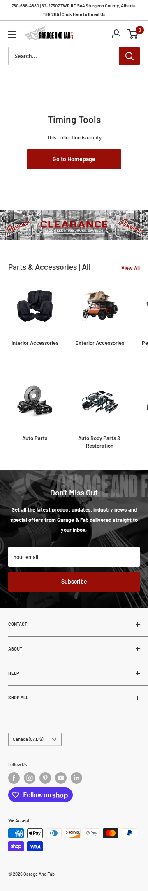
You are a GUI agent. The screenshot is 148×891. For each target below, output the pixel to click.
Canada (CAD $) (28, 739)
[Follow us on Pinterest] (45, 778)
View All (130, 267)
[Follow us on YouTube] (61, 778)
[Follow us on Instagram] (29, 778)
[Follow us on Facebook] (14, 778)
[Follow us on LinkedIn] (76, 778)
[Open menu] (12, 34)
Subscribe (74, 581)
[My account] (116, 33)
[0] (133, 34)
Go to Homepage (74, 159)
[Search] (129, 56)
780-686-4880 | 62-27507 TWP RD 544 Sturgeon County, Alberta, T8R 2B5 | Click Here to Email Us (74, 10)
